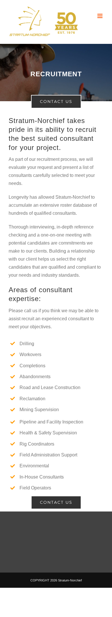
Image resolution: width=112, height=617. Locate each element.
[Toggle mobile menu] (100, 16)
